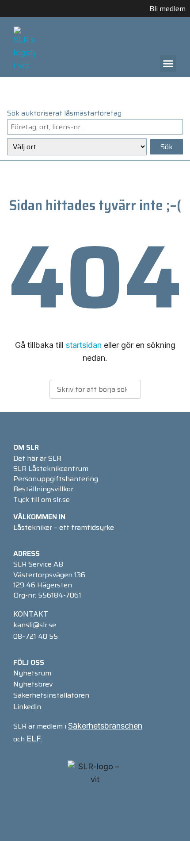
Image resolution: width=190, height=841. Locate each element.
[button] (168, 63)
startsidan (84, 345)
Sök (166, 146)
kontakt (30, 614)
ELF (34, 738)
